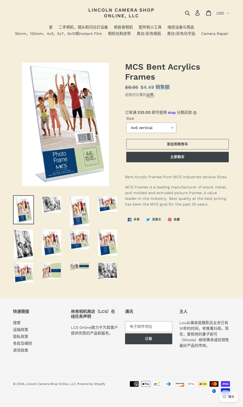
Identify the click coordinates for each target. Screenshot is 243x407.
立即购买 (177, 157)
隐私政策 (20, 336)
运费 (150, 95)
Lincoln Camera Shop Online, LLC (121, 13)
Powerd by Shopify (91, 384)
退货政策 (20, 350)
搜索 (17, 323)
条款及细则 (22, 343)
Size (130, 118)
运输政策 (20, 329)
